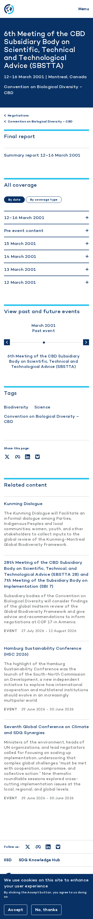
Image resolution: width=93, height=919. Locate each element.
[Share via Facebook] (17, 456)
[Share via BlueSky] (37, 456)
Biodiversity (16, 407)
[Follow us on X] (28, 846)
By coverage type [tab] (44, 200)
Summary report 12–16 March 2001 (42, 155)
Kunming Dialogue (23, 503)
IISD (8, 859)
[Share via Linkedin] (27, 456)
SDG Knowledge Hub (39, 859)
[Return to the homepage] (9, 9)
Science (42, 407)
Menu (83, 8)
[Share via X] (7, 456)
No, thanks (46, 909)
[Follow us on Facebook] (38, 846)
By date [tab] (14, 200)
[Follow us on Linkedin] (48, 846)
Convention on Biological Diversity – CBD (41, 419)
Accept (15, 909)
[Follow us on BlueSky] (58, 846)
